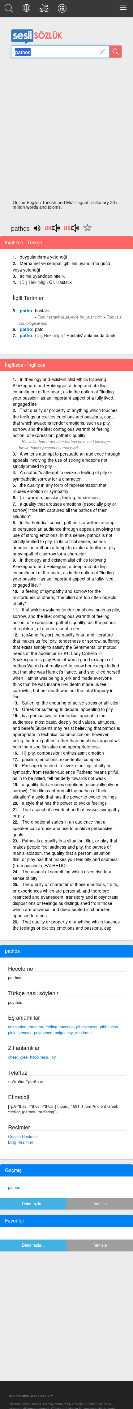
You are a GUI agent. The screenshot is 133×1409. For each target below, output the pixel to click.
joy (53, 1057)
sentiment (84, 1032)
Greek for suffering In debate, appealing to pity (67, 709)
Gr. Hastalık (60, 282)
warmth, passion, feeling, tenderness (64, 497)
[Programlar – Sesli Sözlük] (63, 10)
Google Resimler (23, 1136)
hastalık (42, 310)
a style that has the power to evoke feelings (64, 803)
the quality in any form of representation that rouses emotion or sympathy (59, 488)
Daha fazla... (33, 1203)
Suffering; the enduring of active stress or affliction (71, 703)
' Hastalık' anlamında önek (89, 335)
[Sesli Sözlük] (10, 10)
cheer (13, 1057)
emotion (36, 1027)
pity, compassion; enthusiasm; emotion (66, 753)
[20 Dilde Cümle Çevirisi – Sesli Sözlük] (27, 10)
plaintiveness (20, 1032)
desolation (17, 1027)
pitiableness (86, 1027)
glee (24, 1057)
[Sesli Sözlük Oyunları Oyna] (45, 10)
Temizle (100, 1203)
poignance (43, 1032)
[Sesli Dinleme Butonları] (53, 230)
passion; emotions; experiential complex (61, 759)
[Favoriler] (86, 231)
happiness (39, 1057)
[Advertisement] (66, 130)
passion (67, 1027)
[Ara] (115, 51)
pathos (14, 1187)
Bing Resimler (20, 1142)
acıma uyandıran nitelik (42, 276)
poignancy (64, 1032)
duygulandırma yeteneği (43, 257)
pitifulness (109, 1027)
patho (26, 310)
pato (39, 329)
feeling (51, 1027)
